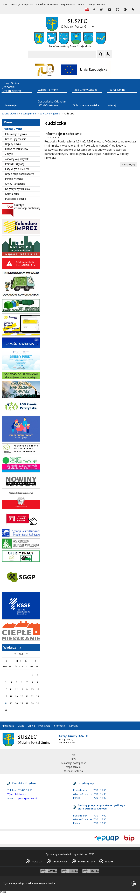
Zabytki (9, 153)
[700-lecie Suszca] (44, 69)
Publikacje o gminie (15, 198)
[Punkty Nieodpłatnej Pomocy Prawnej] (21, 454)
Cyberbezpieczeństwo (47, 4)
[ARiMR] (21, 536)
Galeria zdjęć (12, 193)
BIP (73, 755)
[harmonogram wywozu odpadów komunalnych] (21, 296)
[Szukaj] (100, 54)
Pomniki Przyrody (14, 164)
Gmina (31, 725)
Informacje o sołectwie (63, 134)
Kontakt (81, 4)
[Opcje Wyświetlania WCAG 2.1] (108, 54)
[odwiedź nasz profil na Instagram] (117, 9)
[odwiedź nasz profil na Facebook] (94, 9)
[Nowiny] (21, 488)
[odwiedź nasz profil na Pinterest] (125, 9)
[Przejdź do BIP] (129, 838)
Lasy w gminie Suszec (17, 168)
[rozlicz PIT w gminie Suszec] (21, 255)
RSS (5, 4)
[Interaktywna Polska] (134, 883)
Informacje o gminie (16, 134)
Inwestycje (44, 725)
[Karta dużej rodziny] (21, 441)
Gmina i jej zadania (15, 139)
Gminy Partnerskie (15, 183)
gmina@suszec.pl (27, 798)
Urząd (21, 725)
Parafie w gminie (14, 178)
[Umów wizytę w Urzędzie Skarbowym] (21, 526)
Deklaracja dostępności (21, 4)
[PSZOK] (21, 311)
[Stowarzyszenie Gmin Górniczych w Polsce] (21, 589)
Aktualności (8, 725)
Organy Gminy (13, 144)
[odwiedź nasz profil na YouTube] (109, 9)
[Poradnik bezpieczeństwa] (21, 508)
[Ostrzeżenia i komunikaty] (21, 268)
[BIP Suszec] (21, 216)
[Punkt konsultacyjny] (21, 471)
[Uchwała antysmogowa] (21, 378)
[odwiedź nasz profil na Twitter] (101, 9)
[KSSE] (21, 619)
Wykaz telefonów (16, 794)
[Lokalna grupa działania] (21, 413)
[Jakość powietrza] (21, 347)
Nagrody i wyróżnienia (17, 188)
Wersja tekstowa (97, 4)
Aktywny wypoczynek (17, 159)
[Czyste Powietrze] (21, 369)
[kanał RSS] (133, 9)
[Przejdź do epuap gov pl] (106, 838)
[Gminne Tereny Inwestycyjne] (21, 335)
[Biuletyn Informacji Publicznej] (87, 9)
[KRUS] (21, 548)
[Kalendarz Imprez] (21, 233)
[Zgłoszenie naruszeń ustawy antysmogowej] (21, 397)
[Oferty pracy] (21, 561)
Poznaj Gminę (12, 129)
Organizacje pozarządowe (19, 173)
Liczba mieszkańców (16, 148)
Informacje (59, 725)
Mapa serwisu (68, 4)
